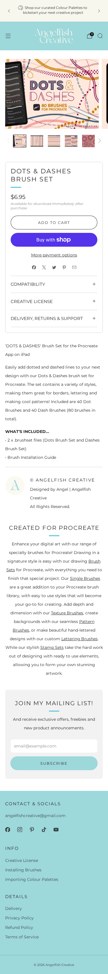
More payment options (54, 255)
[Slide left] (9, 141)
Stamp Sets (52, 647)
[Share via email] (74, 267)
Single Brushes (85, 578)
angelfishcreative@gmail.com (35, 815)
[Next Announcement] (99, 10)
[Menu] (8, 36)
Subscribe (54, 763)
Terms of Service (22, 937)
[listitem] (54, 11)
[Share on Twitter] (54, 267)
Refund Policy (19, 927)
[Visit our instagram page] (20, 829)
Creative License (21, 860)
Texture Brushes (67, 613)
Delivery (13, 908)
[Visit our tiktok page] (44, 829)
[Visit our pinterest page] (32, 829)
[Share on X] (44, 267)
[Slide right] (98, 141)
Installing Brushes (23, 870)
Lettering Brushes (79, 638)
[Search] (100, 36)
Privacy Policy (19, 918)
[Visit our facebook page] (7, 829)
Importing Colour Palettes (31, 879)
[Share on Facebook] (34, 267)
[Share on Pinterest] (64, 267)
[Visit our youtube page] (56, 829)
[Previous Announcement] (8, 10)
